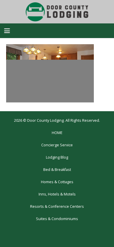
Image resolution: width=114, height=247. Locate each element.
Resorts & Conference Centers (57, 206)
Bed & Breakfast (57, 169)
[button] (7, 31)
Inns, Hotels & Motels (57, 194)
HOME (57, 132)
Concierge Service (57, 145)
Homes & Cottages (57, 181)
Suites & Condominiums (57, 218)
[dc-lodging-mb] (57, 11)
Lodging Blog (57, 157)
